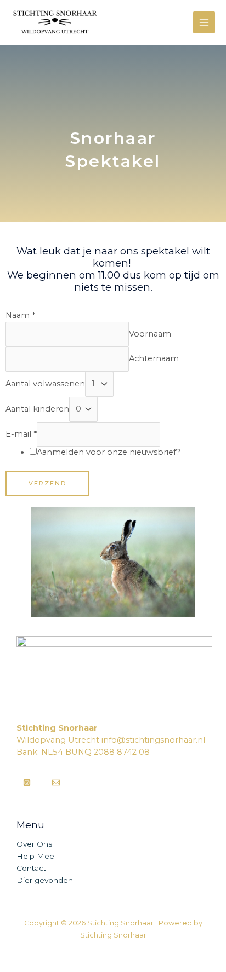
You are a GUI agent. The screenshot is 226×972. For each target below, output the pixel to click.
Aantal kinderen (37, 409)
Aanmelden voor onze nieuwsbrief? (108, 452)
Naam (20, 315)
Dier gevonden (44, 880)
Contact (31, 868)
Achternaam (154, 358)
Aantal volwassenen (45, 384)
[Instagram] (26, 782)
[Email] (56, 782)
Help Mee (35, 856)
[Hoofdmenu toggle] (204, 22)
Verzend (47, 483)
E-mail (21, 434)
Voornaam (150, 334)
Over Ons (34, 844)
